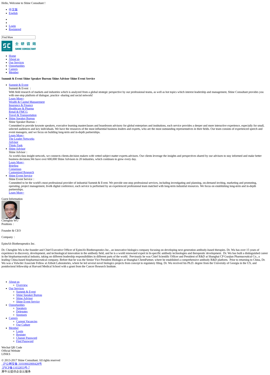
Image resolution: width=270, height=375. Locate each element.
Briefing (13, 165)
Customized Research (21, 172)
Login (12, 26)
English (13, 13)
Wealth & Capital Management (27, 101)
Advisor (13, 142)
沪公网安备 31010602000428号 (22, 363)
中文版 (13, 9)
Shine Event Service (20, 175)
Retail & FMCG (18, 111)
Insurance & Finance (21, 105)
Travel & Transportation (23, 115)
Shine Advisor (17, 148)
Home (12, 55)
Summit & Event (18, 84)
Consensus (15, 169)
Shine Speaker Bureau (22, 118)
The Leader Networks (21, 138)
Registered (15, 29)
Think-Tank (16, 145)
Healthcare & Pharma (21, 108)
